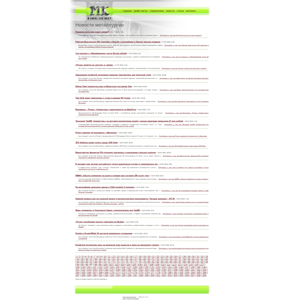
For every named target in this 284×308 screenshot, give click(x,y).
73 (118, 262)
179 (164, 272)
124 (112, 267)
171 (118, 272)
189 (89, 275)
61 (197, 259)
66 (86, 262)
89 (189, 262)
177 (152, 272)
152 (141, 270)
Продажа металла (129, 297)
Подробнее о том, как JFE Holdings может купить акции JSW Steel (182, 146)
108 (151, 264)
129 (141, 267)
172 (124, 272)
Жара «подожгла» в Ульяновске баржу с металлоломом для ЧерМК (107, 210)
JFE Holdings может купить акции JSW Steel (96, 142)
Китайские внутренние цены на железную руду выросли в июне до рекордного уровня (117, 245)
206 (187, 275)
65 (82, 262)
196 (129, 275)
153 (147, 270)
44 (122, 259)
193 (112, 275)
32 (202, 256)
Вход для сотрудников (131, 298)
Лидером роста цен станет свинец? (92, 32)
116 (196, 264)
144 (95, 270)
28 (184, 256)
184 (193, 272)
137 (187, 267)
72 (113, 262)
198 (141, 275)
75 (126, 262)
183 (187, 272)
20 (149, 256)
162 (199, 270)
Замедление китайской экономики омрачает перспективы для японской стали (113, 75)
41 (109, 259)
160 (187, 270)
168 (101, 272)
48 (140, 259)
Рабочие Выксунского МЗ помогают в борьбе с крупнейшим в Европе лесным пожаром (117, 42)
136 (181, 267)
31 (197, 256)
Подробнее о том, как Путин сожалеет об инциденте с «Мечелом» (183, 136)
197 (135, 275)
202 (164, 275)
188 (83, 275)
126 (123, 267)
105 (134, 264)
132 (158, 267)
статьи (180, 11)
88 (184, 262)
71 (109, 262)
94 (78, 264)
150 (129, 270)
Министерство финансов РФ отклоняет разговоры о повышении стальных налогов (115, 152)
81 (153, 262)
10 (104, 256)
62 (202, 259)
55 (171, 259)
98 (95, 264)
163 (204, 270)
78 (140, 262)
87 (180, 262)
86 (175, 262)
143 (89, 270)
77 (135, 262)
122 (100, 267)
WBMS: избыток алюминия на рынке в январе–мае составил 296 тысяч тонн (112, 176)
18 (140, 256)
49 (144, 259)
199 (147, 275)
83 (162, 262)
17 (135, 256)
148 (118, 270)
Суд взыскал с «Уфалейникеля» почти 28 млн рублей (101, 53)
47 (135, 259)
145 (101, 270)
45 (126, 259)
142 (83, 270)
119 (83, 267)
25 (171, 256)
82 (157, 262)
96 (86, 264)
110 (163, 264)
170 (112, 272)
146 (106, 270)
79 (144, 262)
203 (170, 275)
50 (149, 259)
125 (118, 267)
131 (152, 267)
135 (175, 267)
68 (95, 262)
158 (176, 270)
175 (141, 272)
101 (111, 264)
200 (152, 275)
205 (181, 275)
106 (140, 264)
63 (206, 259)
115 (191, 264)
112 (174, 264)
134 (169, 267)
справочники (157, 11)
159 (181, 270)
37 (91, 259)
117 (202, 264)
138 (193, 267)
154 (152, 270)
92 (202, 262)
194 (118, 275)
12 (113, 256)
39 (100, 259)
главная (127, 11)
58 (184, 259)
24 (166, 256)
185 (199, 272)
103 (123, 264)
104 (128, 264)
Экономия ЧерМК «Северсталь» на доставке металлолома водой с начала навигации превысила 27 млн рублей (129, 121)
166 (89, 272)
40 (104, 259)
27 (180, 256)
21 (153, 256)
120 (89, 267)
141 (77, 270)
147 (112, 270)
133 (164, 267)
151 (135, 270)
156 (164, 270)
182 (181, 272)
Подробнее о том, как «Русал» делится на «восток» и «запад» (184, 68)
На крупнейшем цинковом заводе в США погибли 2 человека (104, 187)
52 (157, 259)
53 (162, 259)
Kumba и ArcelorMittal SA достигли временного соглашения (103, 233)
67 (91, 262)
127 (129, 267)
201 (158, 275)
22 (157, 256)
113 (179, 264)
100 (105, 264)
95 (82, 264)
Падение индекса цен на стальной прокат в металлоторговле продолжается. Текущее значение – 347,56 (125, 199)
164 (77, 272)
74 (122, 262)
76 (131, 262)
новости (170, 11)
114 (185, 264)
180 (170, 272)
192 (106, 275)
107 (146, 264)
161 (193, 270)
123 (106, 267)
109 (157, 264)
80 (149, 262)
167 (95, 272)
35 (82, 259)
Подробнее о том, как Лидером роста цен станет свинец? (181, 35)
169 (106, 272)
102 (117, 264)
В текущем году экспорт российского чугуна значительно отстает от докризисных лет (116, 164)
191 (101, 275)
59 (189, 259)
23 (162, 256)
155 (158, 270)
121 (94, 267)
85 (171, 262)
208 (199, 275)
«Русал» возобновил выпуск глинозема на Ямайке (99, 222)
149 (124, 270)
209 (204, 275)
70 (104, 262)
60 (193, 259)
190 (95, 275)
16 (131, 256)
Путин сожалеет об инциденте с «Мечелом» (96, 133)
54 (166, 259)
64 (78, 262)
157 (170, 270)
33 (206, 256)
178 (158, 272)
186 (204, 272)
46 (131, 259)
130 (146, 267)
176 (147, 272)
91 (197, 262)
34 (78, 259)
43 (118, 259)
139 (198, 267)
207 (193, 275)
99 (100, 264)
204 (176, 275)
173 (129, 272)
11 (109, 256)
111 (168, 264)
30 (193, 256)
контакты (191, 11)
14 (122, 256)
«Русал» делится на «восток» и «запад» (94, 65)
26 (175, 256)
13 (118, 256)
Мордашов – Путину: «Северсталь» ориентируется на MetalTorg (105, 109)
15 (126, 256)
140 (204, 267)
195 (124, 275)
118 (77, 267)
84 (166, 262)
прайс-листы (141, 11)
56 (175, 259)
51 (153, 259)
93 (206, 262)
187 (77, 275)
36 (86, 259)
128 (135, 267)
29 (189, 256)
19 (144, 256)
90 (193, 262)
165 (83, 272)
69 (100, 262)
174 (135, 272)
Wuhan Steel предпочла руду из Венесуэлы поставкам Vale (103, 86)
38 (95, 259)
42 (113, 259)
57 (180, 259)
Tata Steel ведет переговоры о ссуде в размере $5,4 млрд (102, 98)
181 (176, 272)
